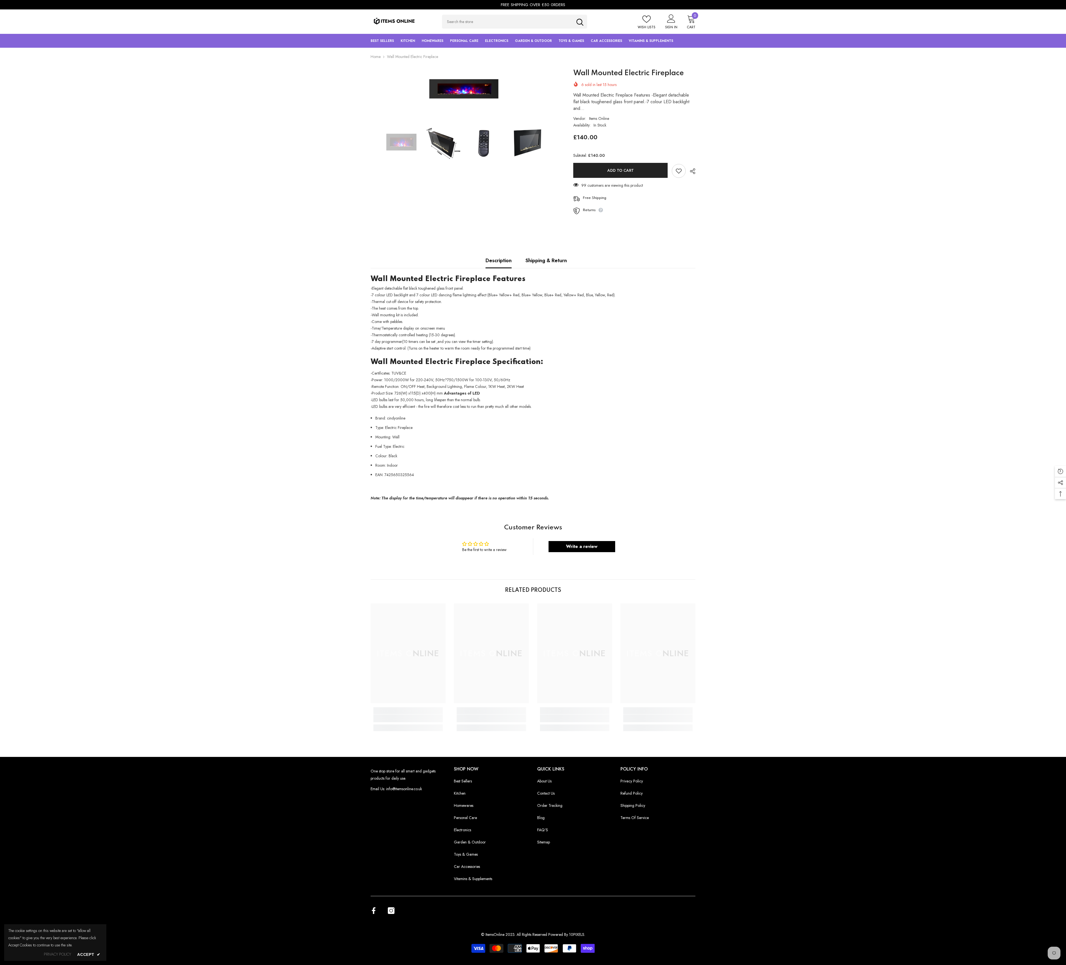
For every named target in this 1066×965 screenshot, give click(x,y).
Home (376, 56)
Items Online (599, 118)
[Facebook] (373, 910)
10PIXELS (576, 934)
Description (499, 260)
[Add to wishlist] (679, 171)
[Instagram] (391, 910)
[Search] (514, 22)
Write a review (581, 546)
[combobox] (507, 22)
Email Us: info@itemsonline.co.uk (396, 789)
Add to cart (620, 170)
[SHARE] (690, 171)
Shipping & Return (546, 260)
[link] (408, 718)
